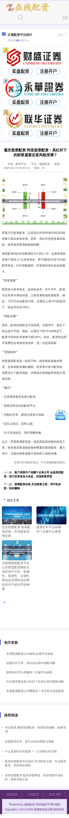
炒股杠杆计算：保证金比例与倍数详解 (30, 663)
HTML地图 (53, 804)
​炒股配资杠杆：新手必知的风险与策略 (29, 741)
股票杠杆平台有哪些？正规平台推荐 (29, 672)
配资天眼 (55, 794)
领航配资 (12, 794)
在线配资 (33, 794)
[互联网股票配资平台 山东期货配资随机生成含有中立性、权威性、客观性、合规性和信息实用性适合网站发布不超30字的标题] (17, 550)
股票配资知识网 (43, 809)
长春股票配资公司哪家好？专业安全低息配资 (35, 691)
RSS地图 (41, 804)
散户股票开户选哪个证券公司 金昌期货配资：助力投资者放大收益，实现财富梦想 (34, 474)
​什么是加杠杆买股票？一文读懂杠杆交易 (31, 751)
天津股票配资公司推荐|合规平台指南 (29, 654)
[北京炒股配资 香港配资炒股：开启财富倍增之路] (17, 515)
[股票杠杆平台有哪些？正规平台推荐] (51, 515)
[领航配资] (27, 7)
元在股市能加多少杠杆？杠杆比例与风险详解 (35, 681)
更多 (61, 34)
